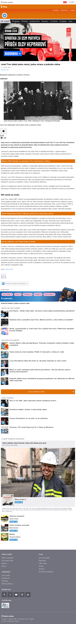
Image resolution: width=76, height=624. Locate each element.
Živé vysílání (49, 294)
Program (55, 10)
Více (71, 21)
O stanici (54, 21)
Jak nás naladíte (44, 558)
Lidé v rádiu (43, 563)
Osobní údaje (12, 619)
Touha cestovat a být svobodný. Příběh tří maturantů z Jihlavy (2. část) (36, 352)
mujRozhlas (5, 290)
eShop (4, 566)
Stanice (4, 563)
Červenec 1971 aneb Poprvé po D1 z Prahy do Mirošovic (31, 427)
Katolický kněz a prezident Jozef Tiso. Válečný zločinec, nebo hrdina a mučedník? (41, 320)
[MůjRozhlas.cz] (3, 79)
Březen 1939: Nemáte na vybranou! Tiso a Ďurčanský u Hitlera (26, 161)
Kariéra (41, 566)
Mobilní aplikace (7, 584)
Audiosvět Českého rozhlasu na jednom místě (15, 303)
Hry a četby (6, 294)
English (31, 619)
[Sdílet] (5, 138)
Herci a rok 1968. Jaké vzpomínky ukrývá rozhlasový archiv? (32, 401)
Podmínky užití (23, 619)
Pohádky (27, 294)
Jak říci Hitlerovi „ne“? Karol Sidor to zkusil (18, 242)
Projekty (63, 21)
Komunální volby (7, 560)
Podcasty (5, 581)
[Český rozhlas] (7, 2)
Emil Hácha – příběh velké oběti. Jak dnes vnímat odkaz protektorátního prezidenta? (42, 311)
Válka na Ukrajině (7, 558)
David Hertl (9, 269)
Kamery (72, 10)
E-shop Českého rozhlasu (13, 439)
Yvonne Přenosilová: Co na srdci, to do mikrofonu (28, 418)
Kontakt (41, 569)
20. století (5, 21)
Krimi (17, 294)
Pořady (25, 21)
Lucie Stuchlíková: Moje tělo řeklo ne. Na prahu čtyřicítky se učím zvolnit (37, 361)
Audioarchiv (64, 10)
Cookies (4, 619)
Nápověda (42, 560)
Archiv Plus (5, 70)
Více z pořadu (8, 398)
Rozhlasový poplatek (46, 572)
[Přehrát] (3, 131)
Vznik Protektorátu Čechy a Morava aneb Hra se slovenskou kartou (28, 214)
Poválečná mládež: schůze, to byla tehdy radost (28, 409)
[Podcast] (1, 138)
